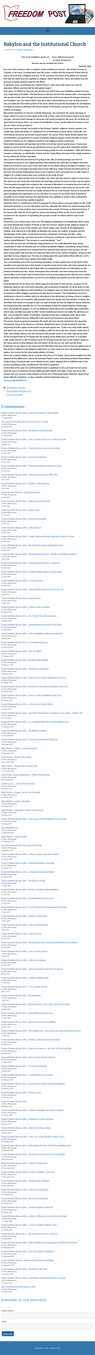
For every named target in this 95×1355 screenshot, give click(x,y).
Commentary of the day (16, 387)
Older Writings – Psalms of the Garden (16, 757)
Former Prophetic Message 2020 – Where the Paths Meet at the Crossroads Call (32, 589)
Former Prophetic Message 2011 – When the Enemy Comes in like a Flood (30, 448)
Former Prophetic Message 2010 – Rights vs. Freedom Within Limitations (30, 889)
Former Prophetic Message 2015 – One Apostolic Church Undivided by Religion (33, 1083)
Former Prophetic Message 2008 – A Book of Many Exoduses (25, 606)
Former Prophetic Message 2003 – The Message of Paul (23, 880)
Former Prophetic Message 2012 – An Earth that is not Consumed (27, 1074)
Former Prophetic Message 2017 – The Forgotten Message (24, 1065)
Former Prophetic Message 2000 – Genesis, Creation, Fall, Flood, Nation (29, 854)
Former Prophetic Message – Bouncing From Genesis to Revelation (27, 1260)
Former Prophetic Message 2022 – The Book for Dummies (24, 730)
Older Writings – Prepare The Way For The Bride (20, 792)
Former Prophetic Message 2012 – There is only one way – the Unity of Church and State (36, 1048)
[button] (48, 30)
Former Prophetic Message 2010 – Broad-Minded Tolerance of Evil (27, 898)
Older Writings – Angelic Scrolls (14, 836)
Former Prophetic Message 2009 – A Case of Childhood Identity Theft (28, 1224)
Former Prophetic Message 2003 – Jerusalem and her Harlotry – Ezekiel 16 (30, 562)
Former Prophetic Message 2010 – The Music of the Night (24, 1268)
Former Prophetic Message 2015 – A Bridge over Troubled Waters (27, 704)
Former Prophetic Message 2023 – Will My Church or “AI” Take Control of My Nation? (36, 1004)
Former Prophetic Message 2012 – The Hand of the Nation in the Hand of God (32, 545)
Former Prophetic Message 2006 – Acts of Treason (21, 527)
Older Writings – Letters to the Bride (15, 801)
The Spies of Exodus (15, 394)
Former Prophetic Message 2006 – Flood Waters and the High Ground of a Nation (33, 1277)
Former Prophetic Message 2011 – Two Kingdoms (21, 995)
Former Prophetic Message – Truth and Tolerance (20, 492)
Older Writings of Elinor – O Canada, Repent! (19, 748)
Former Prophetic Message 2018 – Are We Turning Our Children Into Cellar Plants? (34, 907)
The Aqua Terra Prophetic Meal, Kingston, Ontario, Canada (24, 421)
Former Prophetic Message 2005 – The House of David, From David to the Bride (33, 1154)
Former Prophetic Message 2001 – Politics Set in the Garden (24, 1189)
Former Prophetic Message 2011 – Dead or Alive (20, 509)
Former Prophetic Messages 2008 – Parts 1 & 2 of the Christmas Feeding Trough (32, 1136)
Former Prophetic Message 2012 (14, 1101)
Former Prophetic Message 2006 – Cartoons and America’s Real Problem (29, 412)
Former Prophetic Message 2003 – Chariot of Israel (21, 933)
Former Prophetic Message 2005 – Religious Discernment (23, 518)
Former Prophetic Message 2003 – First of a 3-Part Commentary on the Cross (31, 695)
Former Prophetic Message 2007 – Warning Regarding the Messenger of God (31, 465)
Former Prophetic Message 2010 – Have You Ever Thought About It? (28, 1057)
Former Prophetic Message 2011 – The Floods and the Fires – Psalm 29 (29, 1233)
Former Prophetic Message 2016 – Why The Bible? (21, 651)
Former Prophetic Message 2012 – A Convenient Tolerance (24, 642)
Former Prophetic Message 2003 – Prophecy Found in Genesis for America (30, 1039)
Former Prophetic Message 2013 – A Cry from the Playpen (24, 986)
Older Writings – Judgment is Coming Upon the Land (22, 809)
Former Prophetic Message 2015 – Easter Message (21, 598)
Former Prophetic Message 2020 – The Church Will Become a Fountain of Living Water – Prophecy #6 (41, 712)
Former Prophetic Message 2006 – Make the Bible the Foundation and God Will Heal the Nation (39, 1242)
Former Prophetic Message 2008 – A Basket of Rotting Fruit (24, 977)
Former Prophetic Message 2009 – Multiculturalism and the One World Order (31, 624)
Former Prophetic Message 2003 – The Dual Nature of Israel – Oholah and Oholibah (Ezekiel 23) (39, 553)
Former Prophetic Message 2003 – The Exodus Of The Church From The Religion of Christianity (39, 942)
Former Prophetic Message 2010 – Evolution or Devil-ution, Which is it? (29, 739)
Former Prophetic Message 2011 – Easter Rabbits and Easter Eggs (27, 1012)
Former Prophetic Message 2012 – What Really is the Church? (25, 501)
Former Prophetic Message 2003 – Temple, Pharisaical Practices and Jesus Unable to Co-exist (37, 536)
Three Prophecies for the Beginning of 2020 (18, 1286)
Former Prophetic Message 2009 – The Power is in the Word (24, 668)
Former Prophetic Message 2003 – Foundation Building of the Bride (28, 862)
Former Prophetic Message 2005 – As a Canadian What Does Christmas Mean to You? (35, 721)
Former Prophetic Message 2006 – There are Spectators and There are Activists (32, 968)
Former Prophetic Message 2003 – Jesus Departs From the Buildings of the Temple (33, 818)
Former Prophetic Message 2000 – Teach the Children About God (27, 1207)
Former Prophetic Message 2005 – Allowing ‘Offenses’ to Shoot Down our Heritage (34, 1216)
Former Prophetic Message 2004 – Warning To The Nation (24, 915)
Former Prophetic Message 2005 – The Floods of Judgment (24, 1198)
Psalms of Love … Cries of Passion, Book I (18, 783)
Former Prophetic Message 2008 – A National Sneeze (22, 580)
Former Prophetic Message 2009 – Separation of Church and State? (27, 1118)
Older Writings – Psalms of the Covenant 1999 (19, 765)
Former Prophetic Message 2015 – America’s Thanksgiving (24, 1163)
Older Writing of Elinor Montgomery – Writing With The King (25, 774)
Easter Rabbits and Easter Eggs (19, 391)
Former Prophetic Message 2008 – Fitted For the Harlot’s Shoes (26, 1127)
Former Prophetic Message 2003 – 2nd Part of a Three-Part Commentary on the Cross (34, 686)
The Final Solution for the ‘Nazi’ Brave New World (21, 845)
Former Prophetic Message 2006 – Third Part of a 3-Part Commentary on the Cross (33, 677)
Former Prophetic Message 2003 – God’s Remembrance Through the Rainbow (32, 633)
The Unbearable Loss (9, 827)
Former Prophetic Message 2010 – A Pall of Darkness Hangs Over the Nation (31, 571)
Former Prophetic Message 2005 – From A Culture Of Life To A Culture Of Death (33, 439)
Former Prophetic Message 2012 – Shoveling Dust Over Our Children (28, 1021)
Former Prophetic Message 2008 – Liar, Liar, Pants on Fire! (24, 951)
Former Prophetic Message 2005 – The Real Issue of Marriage (25, 1180)
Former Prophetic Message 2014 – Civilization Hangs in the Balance (28, 871)
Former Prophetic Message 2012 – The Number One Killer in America (29, 615)
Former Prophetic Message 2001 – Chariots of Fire (21, 1092)
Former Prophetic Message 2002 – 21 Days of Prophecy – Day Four (28, 1171)
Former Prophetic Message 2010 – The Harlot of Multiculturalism (26, 430)
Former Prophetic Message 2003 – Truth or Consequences (24, 960)
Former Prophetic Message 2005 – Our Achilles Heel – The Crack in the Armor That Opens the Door (41, 1030)
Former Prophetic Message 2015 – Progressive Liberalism (23, 456)
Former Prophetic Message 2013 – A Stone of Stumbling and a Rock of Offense (32, 1110)
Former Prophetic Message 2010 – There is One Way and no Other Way (29, 474)
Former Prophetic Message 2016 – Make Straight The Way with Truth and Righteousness (36, 1145)
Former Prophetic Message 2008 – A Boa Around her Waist (24, 924)
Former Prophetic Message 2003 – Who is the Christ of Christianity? (28, 1251)
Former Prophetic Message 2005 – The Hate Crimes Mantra (24, 659)
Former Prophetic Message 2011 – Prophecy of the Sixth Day (25, 483)
